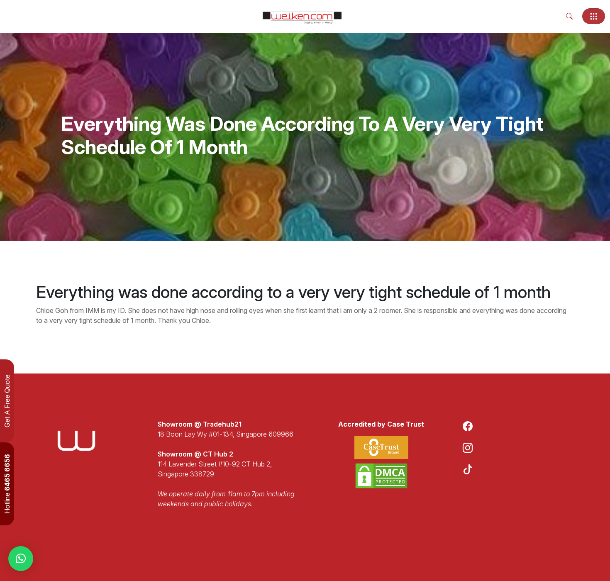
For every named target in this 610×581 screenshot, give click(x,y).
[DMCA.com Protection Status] (381, 475)
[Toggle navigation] (593, 16)
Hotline (7, 484)
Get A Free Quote (7, 400)
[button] (20, 558)
